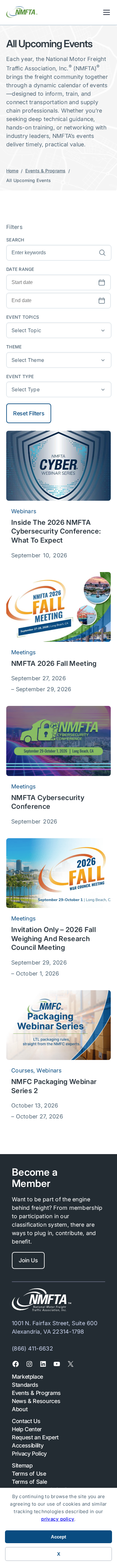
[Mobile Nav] (106, 12)
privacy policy (57, 1519)
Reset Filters (28, 413)
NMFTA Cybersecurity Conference (47, 802)
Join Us (28, 1260)
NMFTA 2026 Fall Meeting (54, 663)
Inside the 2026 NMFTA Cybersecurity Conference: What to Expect (56, 531)
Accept (58, 1536)
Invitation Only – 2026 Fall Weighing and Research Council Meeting (53, 938)
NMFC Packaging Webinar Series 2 (53, 1086)
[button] (58, 330)
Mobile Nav (106, 12)
